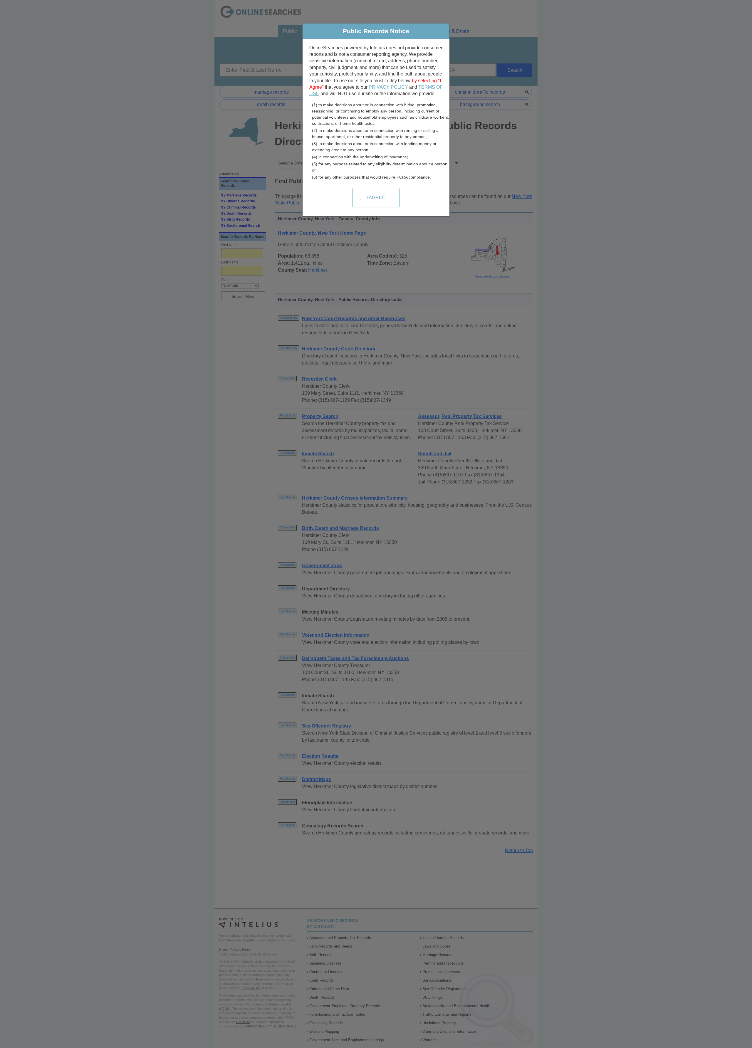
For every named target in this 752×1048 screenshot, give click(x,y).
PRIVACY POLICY (388, 87)
